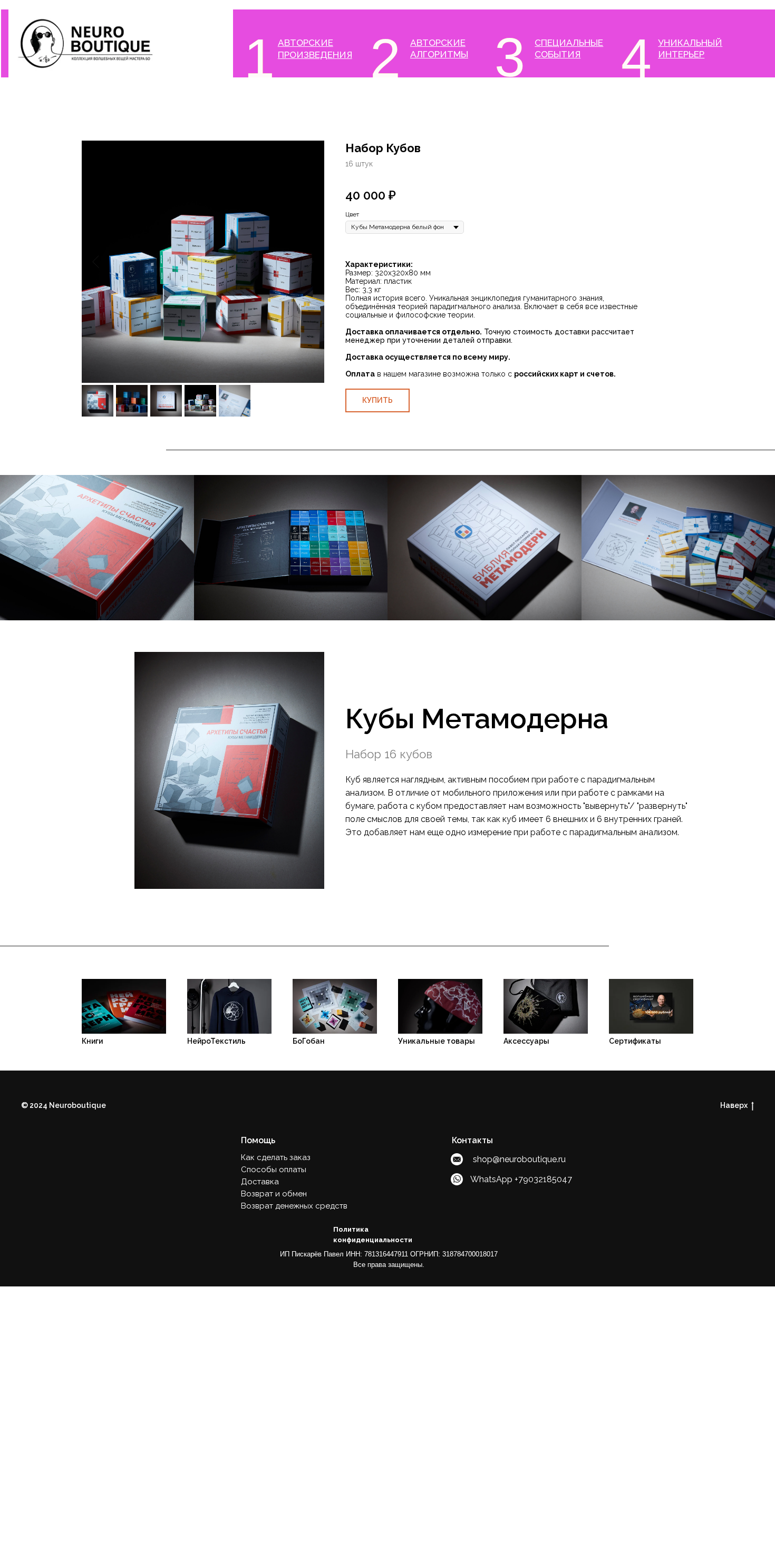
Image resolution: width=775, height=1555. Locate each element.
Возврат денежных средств (294, 1206)
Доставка (260, 1181)
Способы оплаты (273, 1169)
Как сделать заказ (276, 1157)
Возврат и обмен (274, 1194)
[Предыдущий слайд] (95, 261)
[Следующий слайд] (310, 261)
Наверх (734, 1105)
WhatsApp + (494, 1179)
